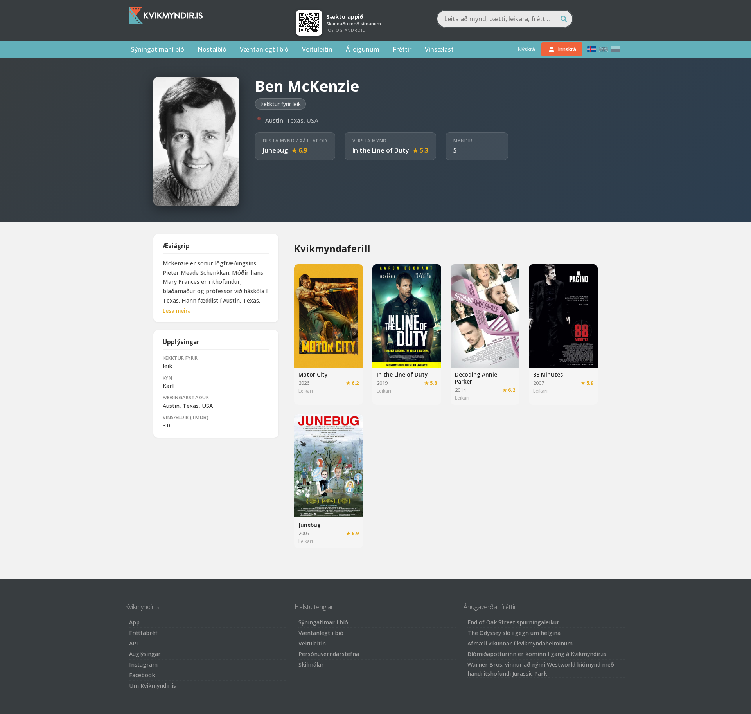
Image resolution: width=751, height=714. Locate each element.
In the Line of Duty (380, 150)
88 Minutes (548, 374)
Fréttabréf (143, 632)
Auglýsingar (145, 654)
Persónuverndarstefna (328, 654)
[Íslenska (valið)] (591, 49)
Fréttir (402, 49)
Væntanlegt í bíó (264, 49)
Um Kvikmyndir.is (152, 685)
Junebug (275, 150)
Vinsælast (439, 49)
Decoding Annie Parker (476, 378)
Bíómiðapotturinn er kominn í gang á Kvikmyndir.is (536, 654)
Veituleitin (317, 49)
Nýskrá (526, 49)
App (134, 622)
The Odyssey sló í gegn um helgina (514, 632)
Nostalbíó (212, 49)
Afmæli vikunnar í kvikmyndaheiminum (520, 643)
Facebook (142, 675)
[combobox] (505, 19)
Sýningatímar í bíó (157, 49)
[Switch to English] (603, 49)
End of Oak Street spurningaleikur (513, 622)
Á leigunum (362, 49)
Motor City (312, 374)
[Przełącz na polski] (615, 49)
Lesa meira (177, 310)
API (133, 643)
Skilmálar (311, 664)
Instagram (143, 664)
